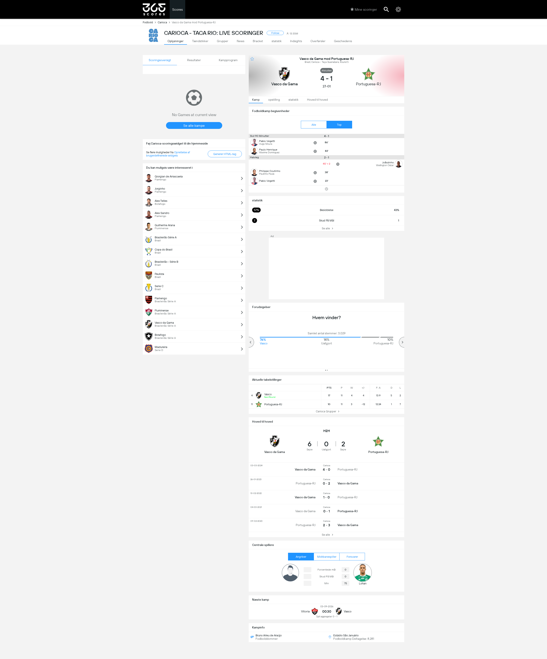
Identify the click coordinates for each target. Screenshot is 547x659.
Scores (177, 9)
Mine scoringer (366, 9)
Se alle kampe (194, 126)
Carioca (162, 22)
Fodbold (148, 22)
